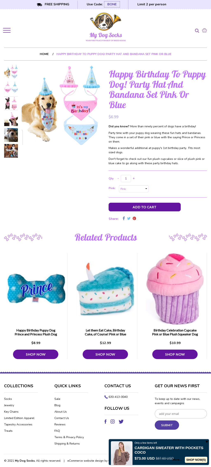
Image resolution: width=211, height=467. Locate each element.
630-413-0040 (118, 397)
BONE (112, 4)
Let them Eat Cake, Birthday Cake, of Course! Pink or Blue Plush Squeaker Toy (105, 334)
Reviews (60, 424)
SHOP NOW (36, 354)
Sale (57, 399)
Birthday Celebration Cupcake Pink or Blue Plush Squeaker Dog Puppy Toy (175, 334)
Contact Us (61, 418)
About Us (60, 412)
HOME (44, 54)
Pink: (113, 188)
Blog (57, 405)
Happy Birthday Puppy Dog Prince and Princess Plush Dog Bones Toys (36, 334)
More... (177, 459)
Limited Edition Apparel (19, 418)
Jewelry (9, 405)
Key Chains (11, 412)
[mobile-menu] (7, 31)
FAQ (57, 431)
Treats (8, 431)
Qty (111, 178)
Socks (8, 399)
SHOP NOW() (196, 459)
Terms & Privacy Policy (69, 437)
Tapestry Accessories (18, 424)
